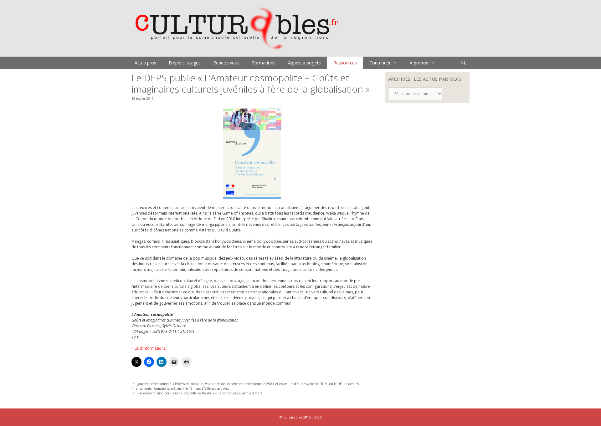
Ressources (345, 63)
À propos (419, 63)
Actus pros (145, 63)
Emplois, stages (185, 63)
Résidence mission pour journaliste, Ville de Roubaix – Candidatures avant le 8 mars (199, 393)
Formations (263, 63)
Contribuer (380, 63)
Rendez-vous (226, 63)
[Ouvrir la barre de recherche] (464, 63)
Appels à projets (304, 63)
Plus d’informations (148, 348)
